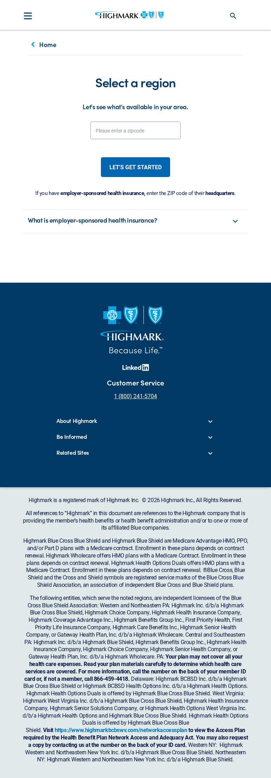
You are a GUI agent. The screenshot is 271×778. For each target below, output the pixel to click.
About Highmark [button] (76, 421)
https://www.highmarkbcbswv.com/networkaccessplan (121, 729)
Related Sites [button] (72, 452)
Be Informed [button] (71, 437)
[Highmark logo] (129, 14)
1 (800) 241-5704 (135, 396)
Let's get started (135, 167)
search (233, 16)
